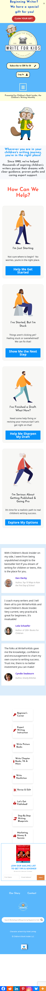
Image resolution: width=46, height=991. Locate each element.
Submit (41, 877)
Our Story (14, 893)
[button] (23, 87)
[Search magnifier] (41, 920)
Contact (31, 893)
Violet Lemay (31, 931)
